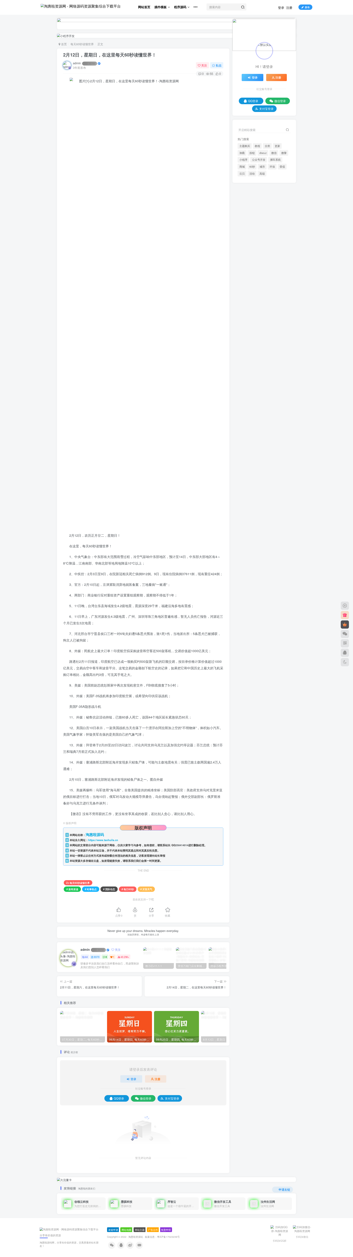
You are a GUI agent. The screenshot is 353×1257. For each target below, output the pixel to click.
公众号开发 (258, 428)
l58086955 (257, 460)
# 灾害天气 (146, 889)
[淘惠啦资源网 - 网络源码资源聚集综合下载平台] (69, 1229)
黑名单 (258, 599)
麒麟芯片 (284, 605)
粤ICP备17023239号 (168, 1236)
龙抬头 (264, 582)
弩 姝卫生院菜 (253, 530)
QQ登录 (119, 1098)
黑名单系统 (243, 599)
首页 (63, 44)
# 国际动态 (109, 889)
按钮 (252, 421)
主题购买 (244, 414)
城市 (262, 435)
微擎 (284, 421)
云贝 (242, 442)
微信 (274, 421)
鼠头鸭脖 (281, 588)
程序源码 (180, 7)
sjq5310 (257, 765)
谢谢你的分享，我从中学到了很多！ (266, 465)
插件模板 (160, 7)
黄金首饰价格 (273, 599)
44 (86, 957)
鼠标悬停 (268, 588)
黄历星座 (270, 605)
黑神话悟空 (258, 593)
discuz (263, 421)
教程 (257, 414)
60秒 (252, 435)
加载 (242, 421)
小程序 (243, 428)
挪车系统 (275, 428)
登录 (281, 7)
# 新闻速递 (72, 889)
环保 (272, 435)
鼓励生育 (242, 593)
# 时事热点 (91, 889)
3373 (96, 957)
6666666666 (252, 478)
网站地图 (126, 1229)
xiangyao (250, 504)
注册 (289, 7)
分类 (267, 414)
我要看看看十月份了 (257, 517)
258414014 (181, 845)
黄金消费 (242, 605)
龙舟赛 (241, 582)
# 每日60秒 (128, 889)
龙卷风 (255, 588)
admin (84, 63)
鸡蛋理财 (242, 611)
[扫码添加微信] (345, 634)
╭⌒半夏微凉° (261, 778)
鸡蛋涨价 (256, 611)
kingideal (256, 486)
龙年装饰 (242, 588)
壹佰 (282, 435)
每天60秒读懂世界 (82, 44)
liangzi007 (257, 512)
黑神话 (272, 593)
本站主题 (140, 1229)
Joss (255, 791)
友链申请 (113, 1229)
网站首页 (144, 7)
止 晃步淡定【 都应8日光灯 (261, 542)
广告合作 (153, 1229)
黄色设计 (256, 605)
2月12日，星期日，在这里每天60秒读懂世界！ (109, 54)
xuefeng (258, 804)
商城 (242, 435)
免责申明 (166, 1229)
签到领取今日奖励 (266, 730)
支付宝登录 (172, 1098)
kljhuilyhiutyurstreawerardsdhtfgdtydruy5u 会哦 (269, 557)
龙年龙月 (276, 582)
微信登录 (145, 1098)
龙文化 (253, 582)
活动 (252, 442)
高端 (262, 442)
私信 (218, 65)
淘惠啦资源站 (135, 1236)
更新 (277, 414)
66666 (248, 491)
